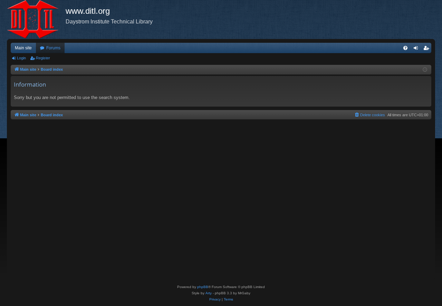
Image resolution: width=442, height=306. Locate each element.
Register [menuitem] (427, 49)
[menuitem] (405, 48)
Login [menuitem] (417, 49)
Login (21, 58)
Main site (23, 48)
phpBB (202, 287)
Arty (208, 293)
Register (43, 58)
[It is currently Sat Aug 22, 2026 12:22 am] (425, 70)
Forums (53, 48)
